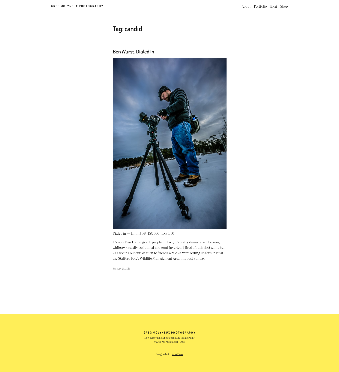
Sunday (199, 258)
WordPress (177, 354)
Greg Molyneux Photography (77, 6)
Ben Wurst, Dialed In (133, 52)
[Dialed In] (170, 227)
